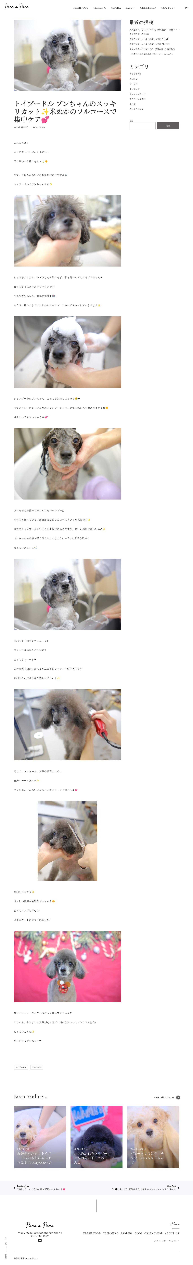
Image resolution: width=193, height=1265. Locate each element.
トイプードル (21, 1067)
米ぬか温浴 (36, 1067)
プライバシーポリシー (166, 1240)
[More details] (186, 7)
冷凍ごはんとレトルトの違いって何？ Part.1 (149, 38)
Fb (5, 1238)
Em (5, 1243)
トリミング (40, 127)
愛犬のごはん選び (137, 99)
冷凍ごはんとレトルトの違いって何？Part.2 (149, 44)
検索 (132, 120)
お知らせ (133, 78)
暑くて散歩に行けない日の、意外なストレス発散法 (152, 49)
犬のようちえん (136, 109)
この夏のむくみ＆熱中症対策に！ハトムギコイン (151, 54)
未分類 (132, 104)
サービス (133, 83)
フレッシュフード (137, 94)
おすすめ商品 (135, 73)
